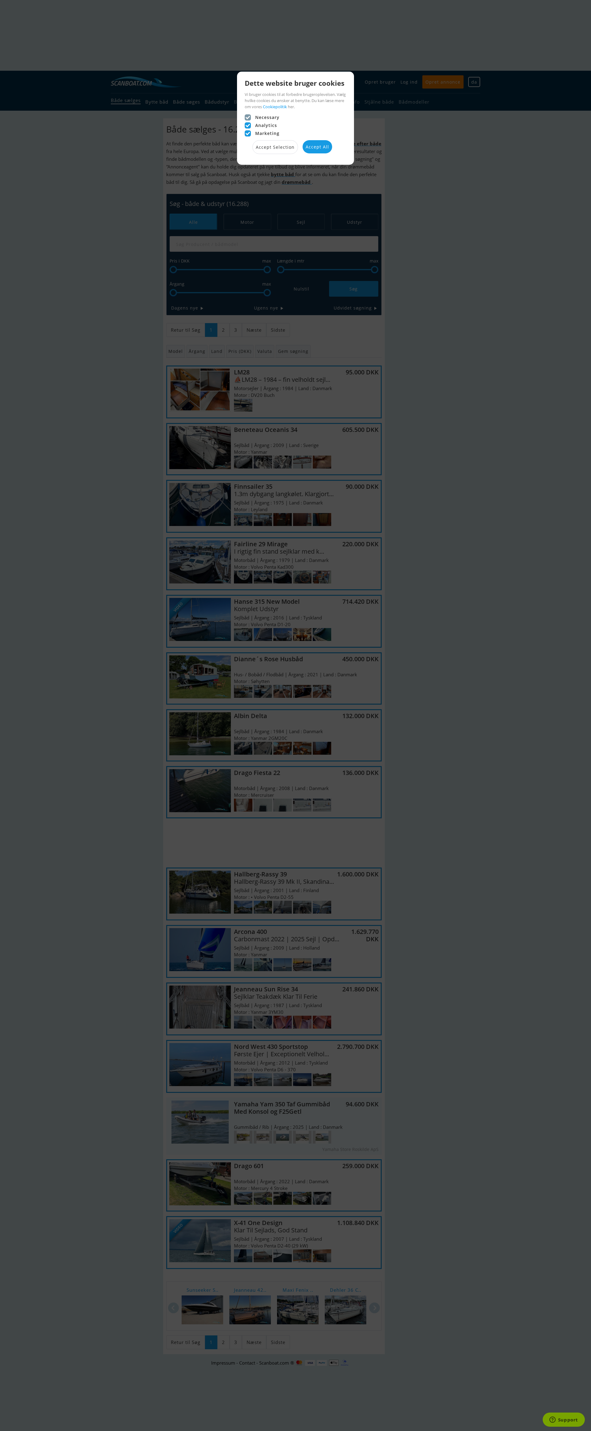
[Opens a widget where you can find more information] (563, 1420)
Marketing (267, 133)
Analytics (266, 125)
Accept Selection (275, 147)
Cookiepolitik (275, 106)
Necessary (267, 117)
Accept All (317, 147)
